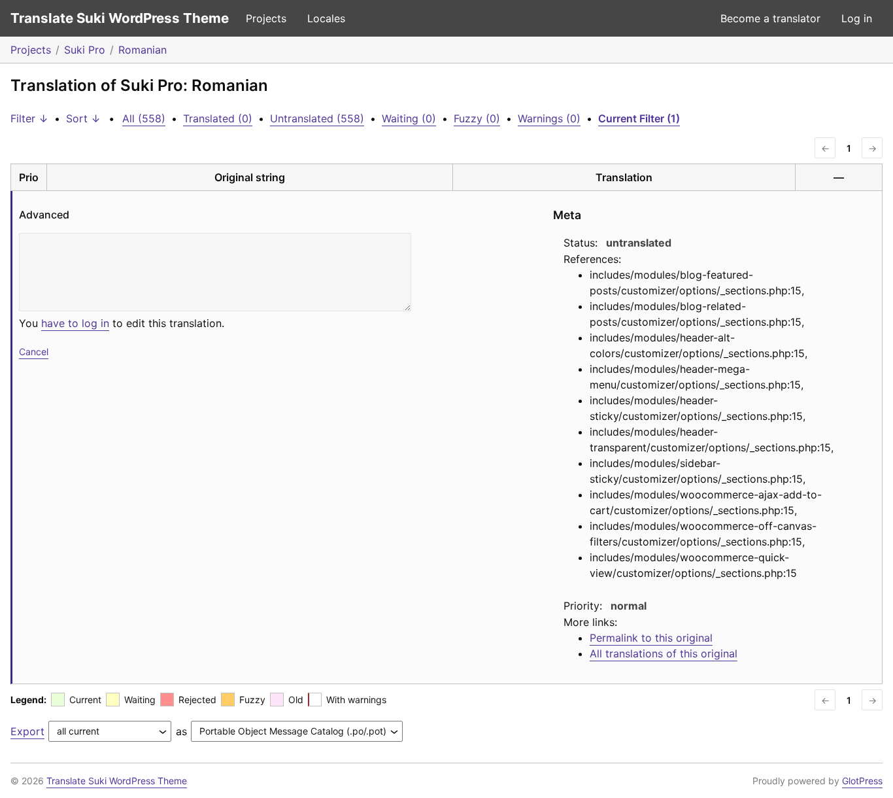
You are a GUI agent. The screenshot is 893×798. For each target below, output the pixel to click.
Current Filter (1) (639, 118)
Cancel (33, 351)
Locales (326, 18)
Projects (266, 18)
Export (27, 731)
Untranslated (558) (317, 118)
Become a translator (770, 18)
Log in (856, 18)
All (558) (143, 118)
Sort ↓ (83, 118)
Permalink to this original (651, 637)
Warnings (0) (549, 118)
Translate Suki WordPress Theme (119, 18)
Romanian (142, 49)
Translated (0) (217, 118)
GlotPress (862, 780)
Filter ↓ (29, 118)
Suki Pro (84, 49)
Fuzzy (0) (477, 118)
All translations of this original (663, 653)
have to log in (75, 323)
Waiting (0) (409, 118)
